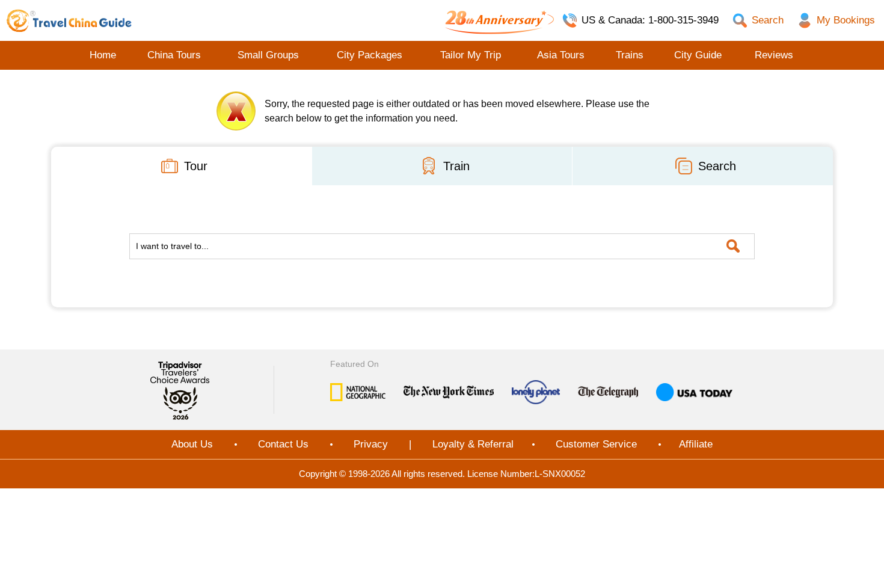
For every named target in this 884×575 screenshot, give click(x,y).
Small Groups (268, 55)
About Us (192, 444)
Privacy (371, 444)
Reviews (774, 55)
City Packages (369, 55)
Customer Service (596, 444)
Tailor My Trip (470, 55)
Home (103, 55)
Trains (629, 55)
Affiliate (696, 444)
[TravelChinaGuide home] (69, 20)
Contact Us (283, 444)
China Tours (174, 55)
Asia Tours (561, 55)
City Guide (698, 55)
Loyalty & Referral (473, 444)
